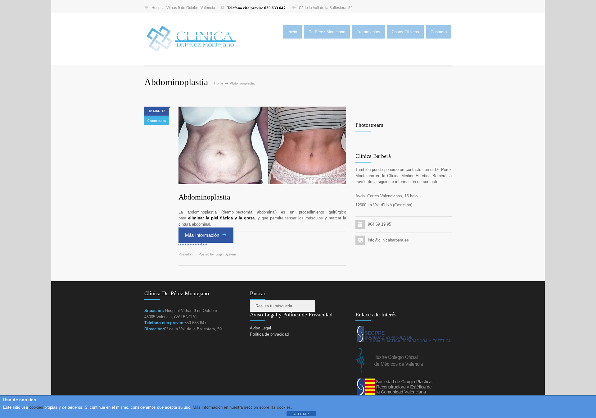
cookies (35, 407)
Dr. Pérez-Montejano (327, 32)
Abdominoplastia (204, 197)
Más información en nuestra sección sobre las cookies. (242, 407)
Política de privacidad (269, 334)
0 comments (156, 120)
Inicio (292, 32)
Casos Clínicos (405, 32)
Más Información (202, 235)
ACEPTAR (301, 414)
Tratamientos (368, 32)
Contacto (439, 32)
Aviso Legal (260, 328)
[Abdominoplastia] (262, 145)
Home (218, 83)
